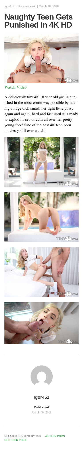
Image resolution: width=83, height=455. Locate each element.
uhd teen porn (15, 440)
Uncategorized (27, 6)
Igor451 (9, 6)
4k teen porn (55, 436)
